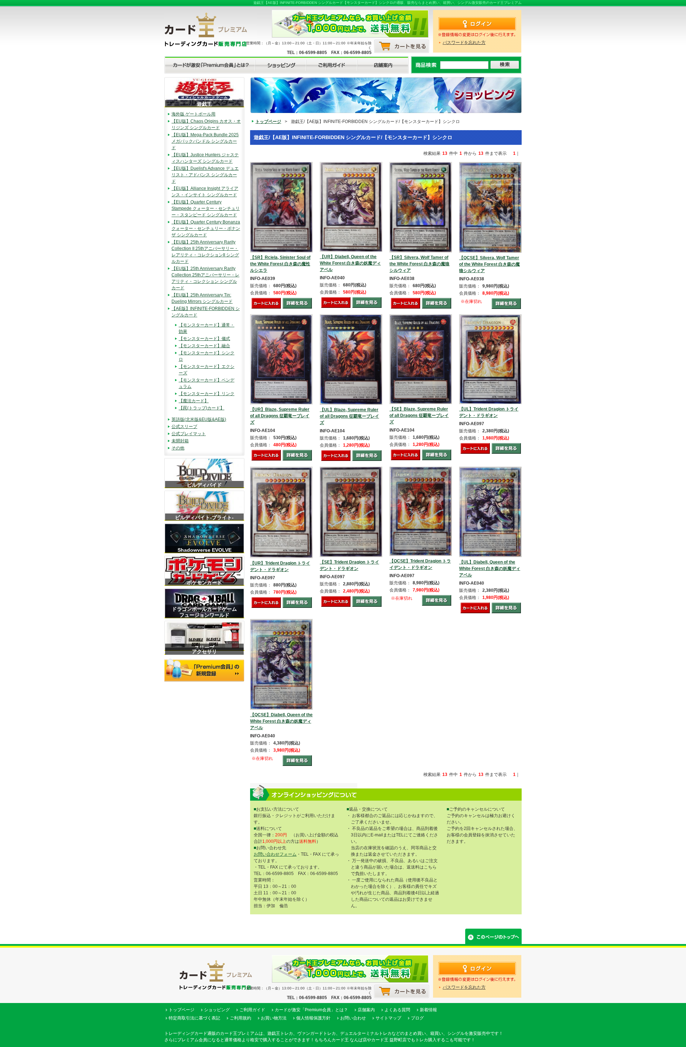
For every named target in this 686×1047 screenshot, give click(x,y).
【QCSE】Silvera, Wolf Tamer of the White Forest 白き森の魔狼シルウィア (489, 264)
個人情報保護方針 (313, 1018)
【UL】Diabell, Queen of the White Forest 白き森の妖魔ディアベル (489, 568)
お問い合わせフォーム (275, 854)
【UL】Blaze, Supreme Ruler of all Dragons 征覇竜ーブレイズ (349, 416)
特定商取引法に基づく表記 (194, 1018)
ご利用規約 (240, 1018)
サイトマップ (388, 1018)
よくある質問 (397, 1009)
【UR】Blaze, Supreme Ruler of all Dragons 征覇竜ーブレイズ (279, 416)
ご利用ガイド (252, 1009)
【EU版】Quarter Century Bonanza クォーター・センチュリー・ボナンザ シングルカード (206, 228)
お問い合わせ (353, 1018)
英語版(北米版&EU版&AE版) (199, 419)
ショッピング (217, 1009)
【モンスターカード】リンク (206, 393)
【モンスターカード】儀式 (204, 338)
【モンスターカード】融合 (204, 345)
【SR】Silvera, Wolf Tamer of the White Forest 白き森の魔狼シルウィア (419, 264)
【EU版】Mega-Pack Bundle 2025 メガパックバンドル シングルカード (205, 141)
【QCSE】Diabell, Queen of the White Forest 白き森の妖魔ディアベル (281, 721)
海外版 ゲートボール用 (193, 114)
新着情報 (428, 1009)
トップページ (268, 121)
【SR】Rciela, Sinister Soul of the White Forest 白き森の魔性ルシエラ (280, 264)
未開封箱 (180, 440)
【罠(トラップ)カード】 (201, 408)
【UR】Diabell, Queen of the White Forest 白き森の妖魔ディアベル (350, 263)
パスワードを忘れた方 (464, 42)
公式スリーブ (184, 426)
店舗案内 (366, 1009)
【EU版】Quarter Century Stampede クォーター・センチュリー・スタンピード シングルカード (206, 208)
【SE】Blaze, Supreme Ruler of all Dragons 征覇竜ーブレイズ (419, 415)
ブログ (417, 1018)
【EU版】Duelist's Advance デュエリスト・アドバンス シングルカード (205, 175)
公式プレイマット (189, 433)
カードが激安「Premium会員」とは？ (311, 1009)
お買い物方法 (274, 1018)
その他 (178, 448)
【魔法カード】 (194, 400)
